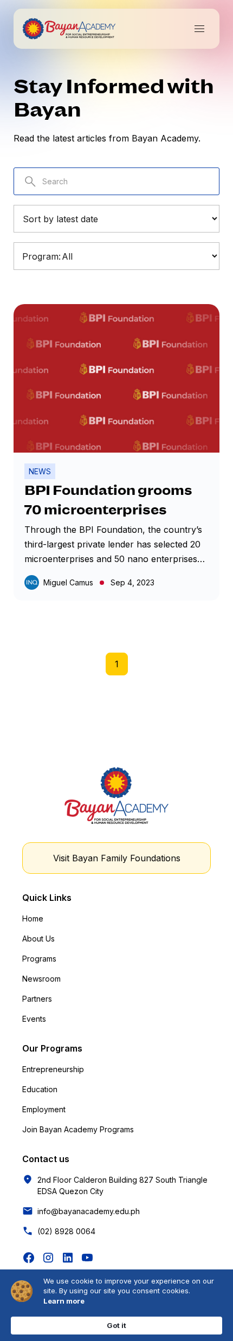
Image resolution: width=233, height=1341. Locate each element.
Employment (44, 1109)
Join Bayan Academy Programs (78, 1129)
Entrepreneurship (53, 1069)
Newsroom (41, 978)
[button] (199, 28)
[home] (68, 29)
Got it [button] (116, 1325)
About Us (38, 938)
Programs (39, 958)
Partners (37, 998)
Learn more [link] (64, 1301)
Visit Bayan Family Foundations (116, 858)
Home (32, 918)
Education (39, 1089)
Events (34, 1018)
